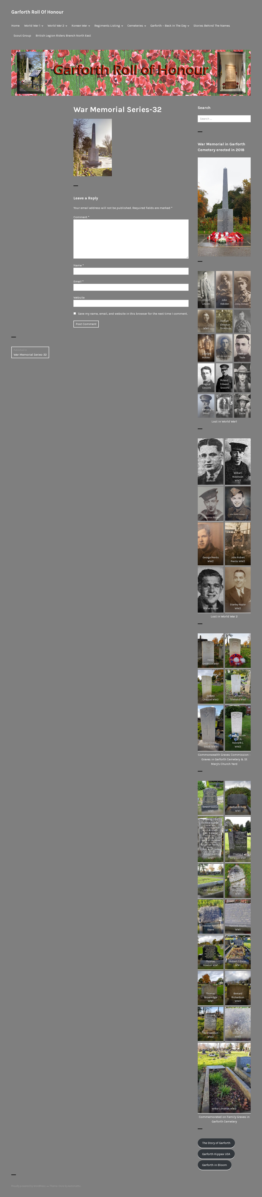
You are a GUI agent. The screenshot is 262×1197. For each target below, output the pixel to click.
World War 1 (32, 25)
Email (78, 281)
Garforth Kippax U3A (216, 1154)
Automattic (74, 1186)
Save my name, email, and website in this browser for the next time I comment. (133, 313)
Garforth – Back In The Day (168, 25)
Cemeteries (135, 25)
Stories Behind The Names (212, 25)
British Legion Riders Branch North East (63, 35)
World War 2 (56, 25)
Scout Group (22, 35)
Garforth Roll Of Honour (37, 12)
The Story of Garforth (216, 1143)
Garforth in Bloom (214, 1165)
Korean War (79, 25)
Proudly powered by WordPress (28, 1186)
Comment (81, 217)
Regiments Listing (107, 25)
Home (15, 25)
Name (78, 265)
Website (79, 297)
